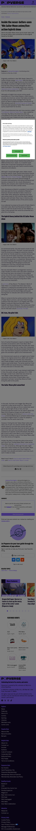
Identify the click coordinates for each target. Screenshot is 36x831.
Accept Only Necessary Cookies (12, 155)
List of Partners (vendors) (7, 146)
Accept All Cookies (24, 155)
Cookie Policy (29, 131)
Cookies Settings (17, 151)
